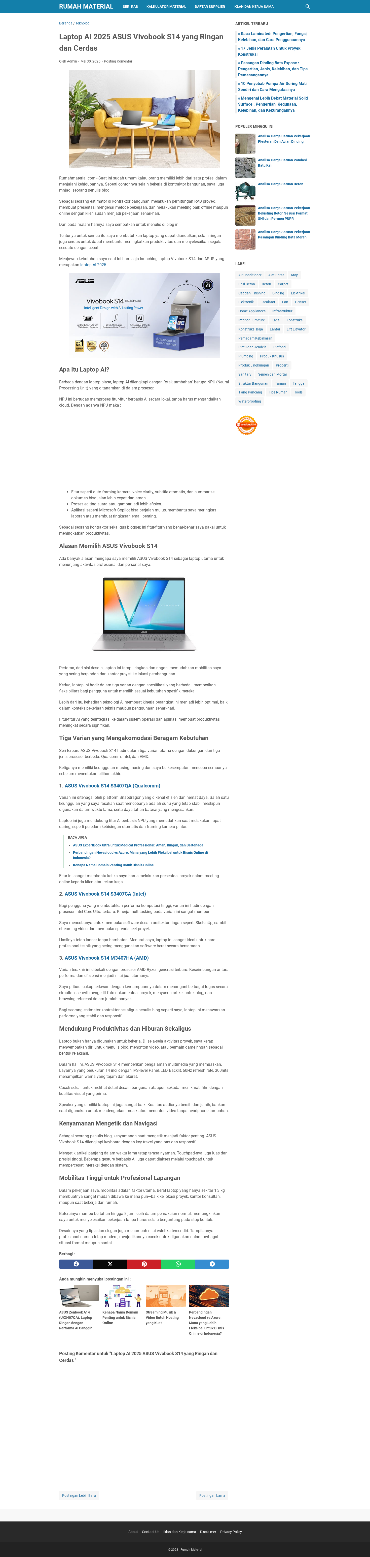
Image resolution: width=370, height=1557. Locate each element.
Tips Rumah (278, 392)
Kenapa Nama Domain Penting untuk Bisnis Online (113, 865)
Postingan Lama (212, 1495)
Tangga (299, 383)
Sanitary (244, 374)
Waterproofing (249, 401)
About (133, 1532)
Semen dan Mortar (272, 374)
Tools (298, 392)
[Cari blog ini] (308, 7)
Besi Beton (246, 284)
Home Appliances (252, 311)
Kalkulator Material (166, 7)
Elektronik (246, 302)
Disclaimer (208, 1532)
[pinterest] (144, 1264)
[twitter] (110, 1264)
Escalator (268, 302)
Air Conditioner (250, 275)
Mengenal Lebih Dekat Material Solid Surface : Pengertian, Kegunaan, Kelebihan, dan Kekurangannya (273, 104)
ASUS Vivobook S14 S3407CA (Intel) (105, 894)
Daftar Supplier (210, 7)
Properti (282, 365)
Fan (285, 302)
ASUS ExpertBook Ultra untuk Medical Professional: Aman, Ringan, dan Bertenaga (138, 845)
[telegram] (212, 1264)
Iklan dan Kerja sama (179, 1532)
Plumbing (245, 356)
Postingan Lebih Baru (79, 1495)
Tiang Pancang (250, 392)
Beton (266, 284)
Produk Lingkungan (253, 365)
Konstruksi (294, 320)
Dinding (278, 293)
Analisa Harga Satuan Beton (280, 184)
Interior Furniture (251, 320)
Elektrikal (298, 293)
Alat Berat (276, 275)
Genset (300, 302)
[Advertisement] (144, 448)
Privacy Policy (231, 1532)
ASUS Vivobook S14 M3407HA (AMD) (107, 958)
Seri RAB (130, 7)
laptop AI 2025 (93, 264)
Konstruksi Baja (250, 329)
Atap (294, 275)
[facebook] (76, 1264)
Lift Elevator (296, 329)
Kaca (276, 320)
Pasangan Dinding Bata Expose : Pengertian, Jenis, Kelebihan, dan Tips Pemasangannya (273, 68)
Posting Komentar (118, 61)
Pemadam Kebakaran (255, 338)
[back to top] (360, 1546)
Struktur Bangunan (253, 383)
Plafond (279, 347)
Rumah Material (86, 6)
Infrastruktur (282, 311)
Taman (280, 383)
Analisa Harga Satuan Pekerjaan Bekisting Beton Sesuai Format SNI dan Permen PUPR (284, 213)
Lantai (275, 329)
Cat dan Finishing (252, 293)
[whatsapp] (178, 1264)
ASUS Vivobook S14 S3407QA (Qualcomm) (112, 786)
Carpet (283, 284)
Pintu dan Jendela (252, 347)
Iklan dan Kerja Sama (254, 7)
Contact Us (150, 1532)
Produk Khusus (272, 356)
